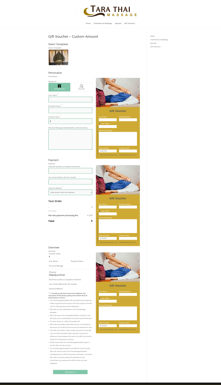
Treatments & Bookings (103, 23)
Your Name (53, 94)
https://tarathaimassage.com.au (109, 155)
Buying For (52, 81)
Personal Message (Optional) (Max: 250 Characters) (67, 128)
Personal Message (105, 130)
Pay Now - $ (70, 372)
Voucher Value (54, 116)
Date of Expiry (104, 148)
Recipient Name (55, 105)
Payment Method (55, 187)
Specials (118, 23)
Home (88, 23)
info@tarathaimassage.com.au (127, 155)
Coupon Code (124, 148)
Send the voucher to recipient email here (64, 166)
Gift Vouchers (129, 23)
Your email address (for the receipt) (62, 177)
